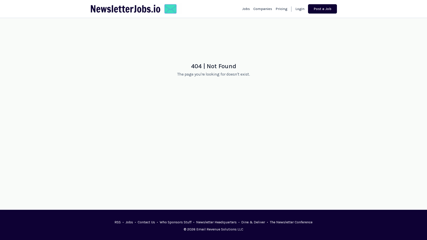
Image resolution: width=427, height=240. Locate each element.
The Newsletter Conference (291, 222)
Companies (262, 9)
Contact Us (146, 222)
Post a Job (322, 9)
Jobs (246, 9)
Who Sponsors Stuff (175, 222)
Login (299, 9)
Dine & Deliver (253, 222)
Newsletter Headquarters (216, 222)
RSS (118, 222)
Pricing (281, 9)
